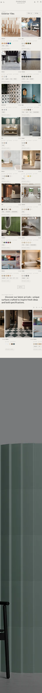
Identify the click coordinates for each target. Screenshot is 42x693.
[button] (2, 43)
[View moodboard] (37, 1)
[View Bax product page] (11, 127)
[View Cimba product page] (31, 260)
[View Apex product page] (31, 28)
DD (10, 278)
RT (33, 346)
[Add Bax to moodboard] (18, 138)
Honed (23, 79)
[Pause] (39, 307)
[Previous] (34, 307)
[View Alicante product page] (11, 28)
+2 (11, 43)
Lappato (6, 79)
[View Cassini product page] (31, 227)
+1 (31, 43)
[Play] (41, 307)
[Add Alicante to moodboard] (18, 38)
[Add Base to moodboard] (38, 105)
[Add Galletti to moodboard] (18, 339)
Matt (3, 46)
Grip (11, 79)
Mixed (3, 112)
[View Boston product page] (11, 160)
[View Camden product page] (11, 227)
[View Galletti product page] (19, 339)
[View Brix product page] (31, 160)
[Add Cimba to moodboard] (38, 271)
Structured (8, 212)
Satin (27, 112)
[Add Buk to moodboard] (18, 204)
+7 (31, 76)
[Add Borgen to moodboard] (38, 138)
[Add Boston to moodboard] (18, 171)
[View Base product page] (31, 94)
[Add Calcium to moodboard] (38, 204)
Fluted (15, 79)
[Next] (36, 307)
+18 (12, 275)
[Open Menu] (1, 2)
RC (7, 278)
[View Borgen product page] (31, 127)
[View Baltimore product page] (11, 94)
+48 (32, 109)
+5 (31, 176)
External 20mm (36, 112)
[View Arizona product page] (31, 61)
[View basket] (40, 2)
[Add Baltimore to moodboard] (18, 105)
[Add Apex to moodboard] (38, 38)
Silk (2, 79)
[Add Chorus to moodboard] (18, 271)
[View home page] (21, 2)
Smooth (3, 278)
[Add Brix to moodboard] (38, 171)
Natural (23, 278)
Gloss (7, 46)
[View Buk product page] (11, 194)
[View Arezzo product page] (11, 61)
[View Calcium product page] (31, 194)
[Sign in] (34, 2)
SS (36, 346)
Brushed (31, 79)
